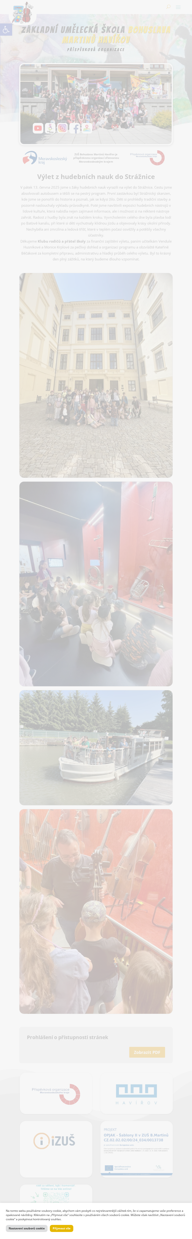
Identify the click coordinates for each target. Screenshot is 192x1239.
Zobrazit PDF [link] (147, 1052)
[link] (6, 29)
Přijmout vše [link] (61, 1228)
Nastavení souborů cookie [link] (27, 1228)
